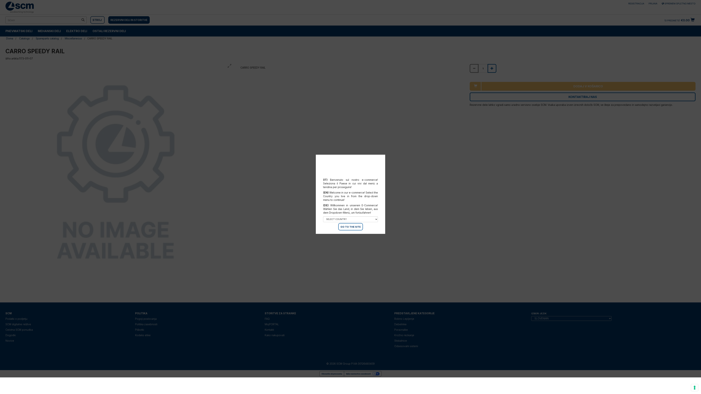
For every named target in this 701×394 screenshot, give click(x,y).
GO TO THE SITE (350, 226)
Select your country (353, 175)
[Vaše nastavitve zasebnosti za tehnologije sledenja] (694, 387)
